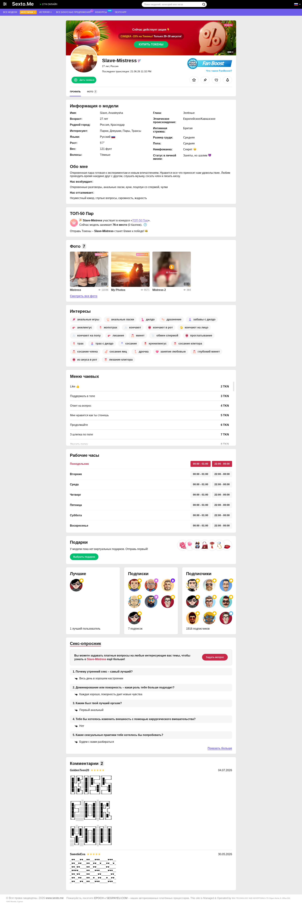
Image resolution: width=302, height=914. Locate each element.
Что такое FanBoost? (219, 70)
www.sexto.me (55, 898)
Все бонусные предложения (73, 12)
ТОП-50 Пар (140, 220)
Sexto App (120, 12)
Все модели (10, 12)
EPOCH (99, 898)
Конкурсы (101, 12)
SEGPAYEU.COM (117, 898)
